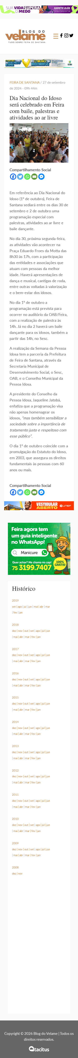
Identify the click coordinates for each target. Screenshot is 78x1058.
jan (20, 612)
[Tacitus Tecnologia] (39, 1048)
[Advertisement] (39, 949)
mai (36, 606)
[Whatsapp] (27, 176)
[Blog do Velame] (25, 45)
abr (41, 606)
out (26, 630)
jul (25, 606)
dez (14, 630)
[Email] (34, 176)
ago (20, 606)
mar (47, 606)
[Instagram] (66, 36)
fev (15, 612)
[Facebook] (61, 36)
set (14, 606)
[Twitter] (71, 36)
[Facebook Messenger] (41, 176)
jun (30, 606)
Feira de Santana (25, 82)
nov (20, 630)
